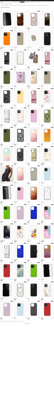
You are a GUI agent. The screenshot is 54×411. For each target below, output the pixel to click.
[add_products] (12, 27)
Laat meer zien (27, 323)
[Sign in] (48, 2)
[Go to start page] (1, 2)
